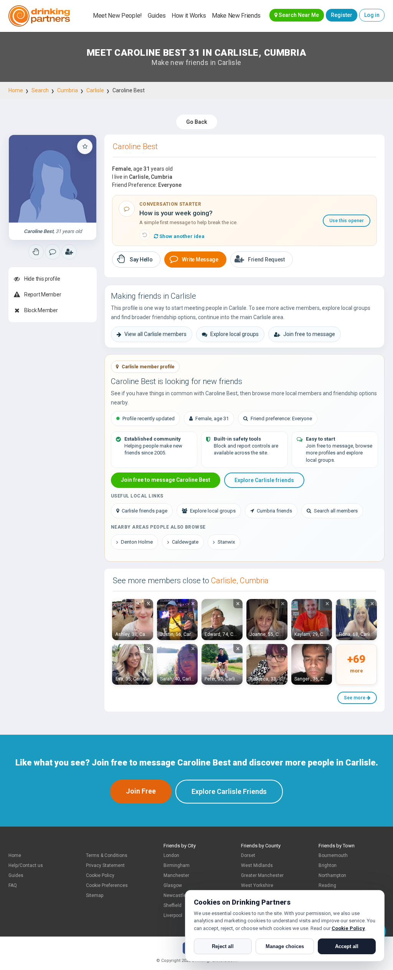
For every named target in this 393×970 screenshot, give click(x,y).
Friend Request (266, 259)
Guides (157, 15)
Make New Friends (236, 15)
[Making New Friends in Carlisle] (36, 252)
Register (341, 15)
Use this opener (346, 220)
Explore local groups (234, 334)
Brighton (328, 865)
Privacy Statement (105, 865)
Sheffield (172, 905)
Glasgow (172, 885)
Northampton (332, 875)
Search (40, 90)
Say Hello (141, 259)
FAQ (12, 885)
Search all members (336, 511)
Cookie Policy (100, 875)
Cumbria (67, 90)
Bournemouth (333, 855)
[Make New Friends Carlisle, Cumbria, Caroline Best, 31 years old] (52, 179)
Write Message (200, 259)
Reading (327, 885)
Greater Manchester (262, 875)
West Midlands (257, 865)
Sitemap (94, 895)
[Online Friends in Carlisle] (69, 252)
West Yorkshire (257, 885)
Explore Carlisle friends (264, 480)
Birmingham (176, 865)
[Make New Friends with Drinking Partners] (39, 16)
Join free (141, 791)
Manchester (176, 875)
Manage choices (285, 946)
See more (355, 697)
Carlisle (95, 90)
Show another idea (181, 236)
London (171, 855)
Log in (372, 15)
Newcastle (174, 895)
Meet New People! (117, 15)
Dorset (248, 855)
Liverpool (172, 915)
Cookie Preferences (107, 885)
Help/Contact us (25, 865)
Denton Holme (137, 542)
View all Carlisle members (155, 334)
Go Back (196, 122)
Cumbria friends (274, 511)
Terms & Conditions (106, 855)
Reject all (223, 946)
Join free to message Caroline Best (165, 480)
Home (15, 90)
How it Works (189, 15)
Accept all (346, 946)
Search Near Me (298, 15)
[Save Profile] (84, 146)
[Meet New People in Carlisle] (52, 252)
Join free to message (309, 334)
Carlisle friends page (144, 511)
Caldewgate (185, 542)
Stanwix (226, 542)
